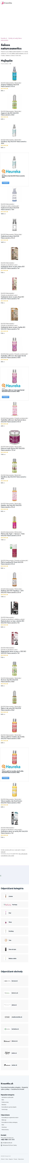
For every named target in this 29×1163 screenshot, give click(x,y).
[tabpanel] (14, 450)
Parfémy (11, 931)
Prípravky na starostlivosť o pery (9, 264)
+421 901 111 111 (8, 1139)
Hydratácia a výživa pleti (7, 1097)
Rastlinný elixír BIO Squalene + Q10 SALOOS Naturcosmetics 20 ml (12, 592)
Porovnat (5, 182)
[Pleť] (6, 913)
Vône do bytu (12, 949)
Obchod (3, 1159)
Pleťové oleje (18, 234)
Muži (3, 1099)
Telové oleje (18, 82)
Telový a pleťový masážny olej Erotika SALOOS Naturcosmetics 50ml (12, 738)
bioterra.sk (15, 993)
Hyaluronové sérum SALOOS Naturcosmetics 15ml (10, 209)
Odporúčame (21, 1159)
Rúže (3, 1124)
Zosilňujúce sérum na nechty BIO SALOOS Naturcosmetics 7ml (14, 832)
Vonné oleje (4, 1109)
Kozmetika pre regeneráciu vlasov (10, 1117)
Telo (10, 940)
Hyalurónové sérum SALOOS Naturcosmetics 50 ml (10, 237)
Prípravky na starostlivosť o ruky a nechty (11, 829)
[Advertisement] (14, 21)
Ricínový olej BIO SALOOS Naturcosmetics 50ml (9, 681)
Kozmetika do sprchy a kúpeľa (9, 1107)
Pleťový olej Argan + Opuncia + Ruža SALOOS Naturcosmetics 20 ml (12, 535)
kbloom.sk (14, 1041)
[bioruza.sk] (7, 980)
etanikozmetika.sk (17, 1017)
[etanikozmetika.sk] (7, 1017)
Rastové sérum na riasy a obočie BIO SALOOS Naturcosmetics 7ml (12, 622)
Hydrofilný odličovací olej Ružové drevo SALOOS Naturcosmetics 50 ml (13, 421)
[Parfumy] (7, 904)
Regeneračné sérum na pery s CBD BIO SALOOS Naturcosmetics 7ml (13, 652)
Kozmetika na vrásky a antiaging (9, 1122)
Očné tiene (4, 1127)
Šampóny (4, 1104)
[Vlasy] (6, 922)
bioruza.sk (15, 981)
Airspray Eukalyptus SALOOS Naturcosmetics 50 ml (10, 85)
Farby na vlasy (5, 1102)
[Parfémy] (6, 931)
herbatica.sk (15, 1029)
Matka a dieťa (12, 958)
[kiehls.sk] (7, 1053)
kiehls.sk (14, 1053)
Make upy (4, 1120)
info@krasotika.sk (7, 1142)
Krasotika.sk (4, 38)
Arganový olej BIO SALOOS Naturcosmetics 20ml (10, 114)
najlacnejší (3, 852)
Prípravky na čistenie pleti (21, 354)
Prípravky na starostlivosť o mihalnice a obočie (12, 619)
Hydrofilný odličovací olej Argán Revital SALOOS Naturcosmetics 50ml (13, 357)
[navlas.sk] (7, 1065)
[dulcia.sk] (7, 1005)
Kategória (11, 1159)
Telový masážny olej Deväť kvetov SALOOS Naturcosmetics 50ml (11, 802)
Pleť (10, 913)
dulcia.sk (14, 1005)
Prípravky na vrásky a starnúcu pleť (9, 206)
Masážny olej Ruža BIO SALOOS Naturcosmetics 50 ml (11, 506)
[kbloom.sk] (7, 1041)
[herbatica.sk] (7, 1029)
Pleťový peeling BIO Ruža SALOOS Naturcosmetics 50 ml (12, 563)
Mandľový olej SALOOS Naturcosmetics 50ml (13, 478)
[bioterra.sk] (7, 992)
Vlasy (10, 922)
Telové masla (18, 446)
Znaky (6, 1159)
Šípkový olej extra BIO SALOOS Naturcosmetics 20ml (11, 709)
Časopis (15, 1159)
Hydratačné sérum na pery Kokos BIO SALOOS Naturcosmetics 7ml (13, 267)
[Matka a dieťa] (6, 958)
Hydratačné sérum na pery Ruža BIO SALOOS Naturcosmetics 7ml (12, 298)
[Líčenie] (6, 896)
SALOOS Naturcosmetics (7, 82)
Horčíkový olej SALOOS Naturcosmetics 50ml (13, 142)
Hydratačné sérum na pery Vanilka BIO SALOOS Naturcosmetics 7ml (13, 328)
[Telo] (6, 940)
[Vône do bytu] (6, 949)
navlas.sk (14, 1065)
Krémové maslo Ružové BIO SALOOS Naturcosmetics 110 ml (13, 449)
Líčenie (11, 896)
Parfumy (14, 904)
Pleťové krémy (5, 1129)
